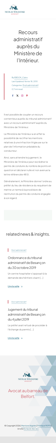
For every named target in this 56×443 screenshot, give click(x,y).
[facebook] (13, 96)
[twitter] (17, 96)
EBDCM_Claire (21, 77)
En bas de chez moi (31, 429)
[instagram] (22, 96)
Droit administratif (30, 85)
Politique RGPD (44, 425)
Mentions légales (28, 425)
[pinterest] (27, 96)
